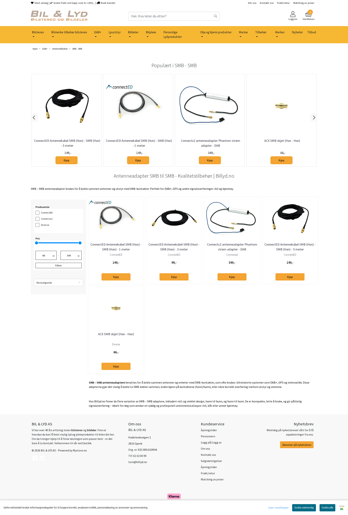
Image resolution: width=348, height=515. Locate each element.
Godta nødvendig (304, 507)
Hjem (35, 48)
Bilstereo (38, 32)
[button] (34, 118)
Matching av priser (303, 3)
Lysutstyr (115, 32)
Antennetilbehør (60, 48)
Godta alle (327, 507)
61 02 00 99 (139, 456)
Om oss (252, 3)
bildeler (91, 430)
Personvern (208, 436)
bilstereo (77, 430)
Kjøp (66, 160)
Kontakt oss (267, 3)
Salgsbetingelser (211, 461)
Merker (280, 32)
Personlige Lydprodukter (172, 34)
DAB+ (97, 32)
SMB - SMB (77, 48)
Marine (243, 32)
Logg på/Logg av (211, 442)
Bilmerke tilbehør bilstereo (69, 32)
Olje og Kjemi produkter (216, 32)
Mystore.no (80, 450)
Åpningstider (209, 430)
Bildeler (133, 32)
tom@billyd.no (137, 462)
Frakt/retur (283, 3)
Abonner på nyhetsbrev (296, 445)
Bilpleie (151, 32)
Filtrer (58, 265)
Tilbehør (260, 32)
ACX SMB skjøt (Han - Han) (282, 141)
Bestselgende (44, 282)
